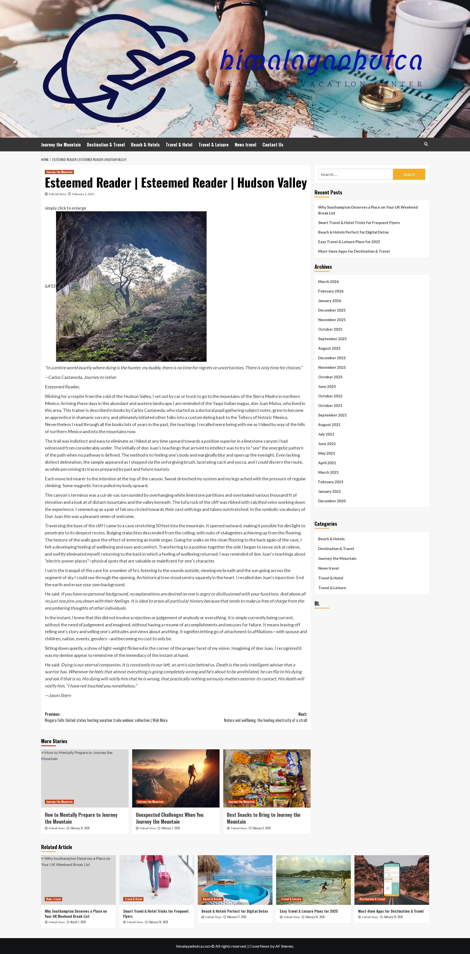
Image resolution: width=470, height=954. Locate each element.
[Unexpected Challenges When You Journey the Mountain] (176, 778)
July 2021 (326, 434)
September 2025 (332, 339)
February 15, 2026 (393, 917)
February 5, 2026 (262, 828)
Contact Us (272, 144)
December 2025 (332, 310)
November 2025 (332, 319)
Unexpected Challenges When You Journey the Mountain (169, 818)
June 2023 (327, 386)
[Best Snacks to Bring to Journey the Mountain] (267, 778)
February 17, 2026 (237, 917)
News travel (245, 144)
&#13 (50, 286)
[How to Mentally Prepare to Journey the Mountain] (85, 778)
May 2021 (326, 453)
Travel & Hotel (179, 144)
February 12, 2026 (80, 828)
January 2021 (329, 491)
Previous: (106, 717)
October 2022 (330, 396)
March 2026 (328, 281)
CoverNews (259, 946)
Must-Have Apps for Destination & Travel (354, 251)
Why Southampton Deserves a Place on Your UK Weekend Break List (368, 210)
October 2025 (330, 329)
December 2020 (332, 501)
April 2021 (327, 462)
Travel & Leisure (214, 144)
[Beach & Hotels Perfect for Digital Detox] (235, 880)
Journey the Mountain (61, 144)
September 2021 (332, 415)
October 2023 (330, 377)
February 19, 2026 (158, 922)
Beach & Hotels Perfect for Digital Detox (353, 232)
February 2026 (330, 291)
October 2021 (330, 405)
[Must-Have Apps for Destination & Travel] (391, 880)
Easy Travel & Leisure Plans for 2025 (349, 241)
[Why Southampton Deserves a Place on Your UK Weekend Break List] (78, 880)
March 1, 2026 (78, 922)
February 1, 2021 (83, 194)
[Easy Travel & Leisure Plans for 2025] (313, 880)
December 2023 (332, 358)
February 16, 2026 (315, 917)
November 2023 (332, 367)
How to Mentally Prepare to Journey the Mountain (81, 818)
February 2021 (330, 482)
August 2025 (329, 348)
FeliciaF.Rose (57, 194)
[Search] (426, 144)
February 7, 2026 (171, 828)
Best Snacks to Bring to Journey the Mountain (263, 818)
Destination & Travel (106, 144)
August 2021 (329, 424)
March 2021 (328, 472)
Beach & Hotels (145, 144)
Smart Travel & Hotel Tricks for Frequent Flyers (359, 222)
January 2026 (329, 300)
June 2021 (327, 443)
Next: (265, 717)
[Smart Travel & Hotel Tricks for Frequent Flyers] (156, 880)
